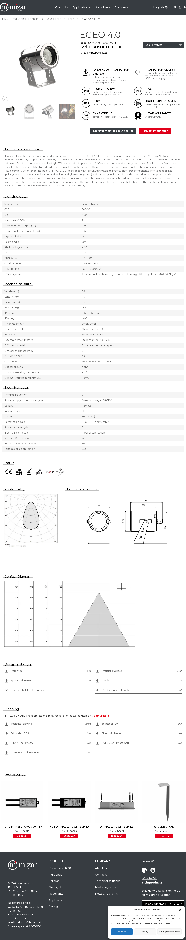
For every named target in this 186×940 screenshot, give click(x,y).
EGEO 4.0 (60, 19)
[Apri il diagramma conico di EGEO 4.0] (69, 613)
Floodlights (56, 893)
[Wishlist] (181, 45)
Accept (122, 931)
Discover (22, 836)
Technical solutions (107, 881)
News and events (106, 893)
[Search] (175, 7)
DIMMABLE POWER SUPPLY (116, 826)
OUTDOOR (18, 19)
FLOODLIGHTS (35, 19)
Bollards (54, 881)
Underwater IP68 (60, 868)
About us (101, 868)
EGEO (49, 19)
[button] (180, 909)
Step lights (56, 887)
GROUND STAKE (164, 827)
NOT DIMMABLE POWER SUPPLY (22, 826)
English (158, 7)
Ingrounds (55, 874)
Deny (145, 931)
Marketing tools (105, 887)
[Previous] (7, 65)
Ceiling (53, 906)
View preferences (169, 931)
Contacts (101, 874)
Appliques (55, 900)
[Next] (70, 65)
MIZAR (5, 19)
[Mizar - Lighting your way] (13, 7)
